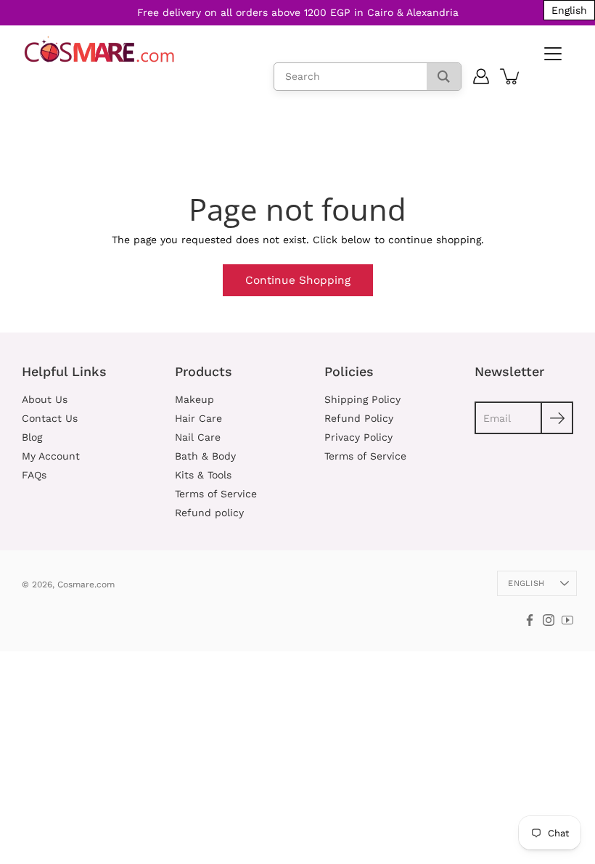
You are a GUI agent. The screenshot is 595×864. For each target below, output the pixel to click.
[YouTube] (567, 620)
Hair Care (198, 418)
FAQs (34, 475)
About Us (44, 399)
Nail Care (198, 437)
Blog (32, 437)
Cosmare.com (86, 584)
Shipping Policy (362, 399)
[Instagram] (548, 620)
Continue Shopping (297, 280)
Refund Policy (358, 418)
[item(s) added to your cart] (510, 76)
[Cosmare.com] (100, 50)
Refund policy (209, 512)
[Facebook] (530, 620)
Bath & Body (205, 456)
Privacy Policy (358, 437)
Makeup (194, 399)
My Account (51, 456)
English (526, 583)
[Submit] (557, 418)
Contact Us (50, 418)
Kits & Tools (203, 475)
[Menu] (551, 54)
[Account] (481, 76)
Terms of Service (216, 494)
